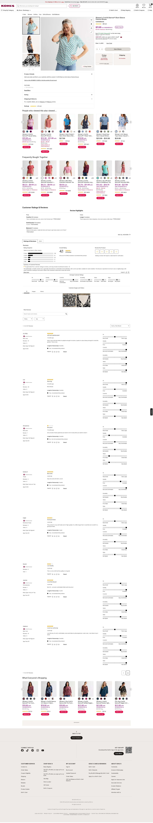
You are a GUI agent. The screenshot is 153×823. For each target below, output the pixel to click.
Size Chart (109, 43)
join (101, 34)
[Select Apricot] (71, 131)
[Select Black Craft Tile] (123, 178)
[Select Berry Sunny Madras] (23, 131)
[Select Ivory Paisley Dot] (49, 698)
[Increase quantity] (102, 49)
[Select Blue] (116, 131)
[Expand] (91, 32)
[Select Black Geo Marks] (49, 131)
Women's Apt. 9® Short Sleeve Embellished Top (103, 181)
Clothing (35, 14)
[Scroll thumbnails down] (33, 69)
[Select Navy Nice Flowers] (27, 698)
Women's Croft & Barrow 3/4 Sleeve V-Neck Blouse (48, 702)
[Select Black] (123, 131)
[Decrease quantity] (97, 49)
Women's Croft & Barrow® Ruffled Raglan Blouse (85, 702)
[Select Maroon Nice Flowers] (23, 698)
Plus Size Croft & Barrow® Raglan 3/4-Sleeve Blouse (121, 702)
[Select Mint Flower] (97, 178)
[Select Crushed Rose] (52, 178)
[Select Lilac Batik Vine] (52, 131)
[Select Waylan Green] (82, 178)
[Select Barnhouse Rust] (89, 131)
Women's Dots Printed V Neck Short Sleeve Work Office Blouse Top (66, 135)
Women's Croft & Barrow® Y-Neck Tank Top (84, 135)
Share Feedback (76, 737)
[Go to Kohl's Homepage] (7, 6)
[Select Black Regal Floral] (89, 698)
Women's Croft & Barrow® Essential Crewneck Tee (27, 181)
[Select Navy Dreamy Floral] (79, 131)
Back (25, 14)
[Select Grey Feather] (104, 178)
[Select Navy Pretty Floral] (30, 698)
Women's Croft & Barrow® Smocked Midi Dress (122, 181)
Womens (30, 14)
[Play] (91, 24)
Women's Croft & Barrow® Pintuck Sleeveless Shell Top (47, 135)
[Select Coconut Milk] (101, 178)
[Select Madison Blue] (86, 178)
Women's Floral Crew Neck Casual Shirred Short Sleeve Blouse (102, 135)
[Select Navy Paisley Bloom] (42, 698)
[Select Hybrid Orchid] (45, 178)
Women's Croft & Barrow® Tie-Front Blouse (28, 702)
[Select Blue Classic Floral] (45, 131)
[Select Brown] (119, 131)
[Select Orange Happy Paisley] (42, 131)
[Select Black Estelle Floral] (67, 178)
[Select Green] (108, 131)
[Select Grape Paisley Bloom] (52, 698)
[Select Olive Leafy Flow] (119, 178)
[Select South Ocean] (27, 131)
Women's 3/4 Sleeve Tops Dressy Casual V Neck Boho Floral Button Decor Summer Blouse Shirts (122, 135)
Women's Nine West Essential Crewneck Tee (66, 181)
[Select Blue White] (97, 131)
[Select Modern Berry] (30, 131)
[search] (18, 6)
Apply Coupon (119, 27)
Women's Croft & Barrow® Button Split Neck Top (102, 702)
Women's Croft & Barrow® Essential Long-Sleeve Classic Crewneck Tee (85, 181)
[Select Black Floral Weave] (34, 698)
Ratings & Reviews (30, 241)
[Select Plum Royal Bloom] (79, 698)
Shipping (122, 55)
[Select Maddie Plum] (64, 178)
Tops (40, 14)
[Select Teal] (104, 131)
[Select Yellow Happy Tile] (27, 178)
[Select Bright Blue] (60, 131)
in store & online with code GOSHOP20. (94, 2)
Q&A (40, 241)
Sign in (97, 34)
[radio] (104, 59)
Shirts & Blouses (47, 14)
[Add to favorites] (91, 19)
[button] (101, 24)
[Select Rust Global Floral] (116, 178)
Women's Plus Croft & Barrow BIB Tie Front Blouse (66, 702)
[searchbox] (41, 6)
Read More (27, 90)
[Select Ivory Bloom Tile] (86, 131)
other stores (106, 63)
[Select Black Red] (101, 131)
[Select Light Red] (64, 131)
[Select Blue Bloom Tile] (82, 131)
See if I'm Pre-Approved (101, 38)
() (32, 144)
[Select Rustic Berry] (86, 698)
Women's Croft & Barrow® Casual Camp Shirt (29, 135)
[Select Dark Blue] (67, 131)
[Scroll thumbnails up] (29, 69)
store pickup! (72, 2)
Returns (49, 101)
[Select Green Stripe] (108, 178)
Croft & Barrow (55, 14)
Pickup (104, 55)
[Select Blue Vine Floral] (126, 178)
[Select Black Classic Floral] (30, 178)
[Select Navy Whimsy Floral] (82, 698)
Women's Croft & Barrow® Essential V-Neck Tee (47, 181)
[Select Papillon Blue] (97, 698)
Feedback (151, 412)
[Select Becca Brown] (104, 698)
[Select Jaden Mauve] (60, 178)
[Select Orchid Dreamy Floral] (49, 178)
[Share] (91, 28)
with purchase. (54, 2)
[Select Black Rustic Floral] (123, 698)
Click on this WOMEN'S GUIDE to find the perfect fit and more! (40, 80)
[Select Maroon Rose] (79, 178)
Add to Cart (26, 147)
